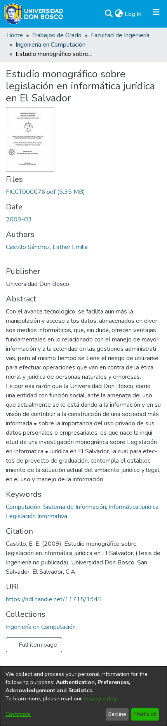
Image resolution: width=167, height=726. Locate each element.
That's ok (145, 714)
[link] (45, 192)
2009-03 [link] (19, 219)
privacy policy (100, 698)
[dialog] (83, 696)
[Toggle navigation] (156, 14)
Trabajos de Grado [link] (57, 35)
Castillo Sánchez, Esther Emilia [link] (47, 247)
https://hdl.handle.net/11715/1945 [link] (54, 599)
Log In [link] (133, 14)
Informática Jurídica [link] (133, 507)
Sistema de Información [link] (74, 507)
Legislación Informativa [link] (36, 516)
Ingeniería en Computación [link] (50, 44)
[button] (108, 14)
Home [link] (14, 35)
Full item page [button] (37, 645)
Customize (18, 714)
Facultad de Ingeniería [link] (120, 35)
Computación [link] (23, 507)
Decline (117, 714)
